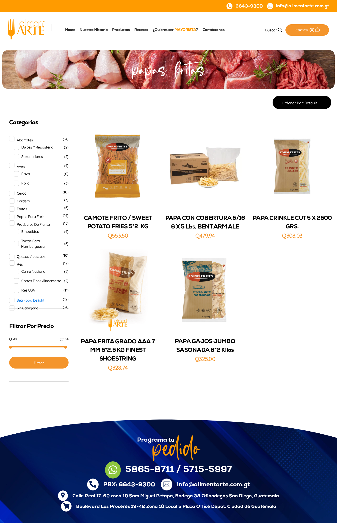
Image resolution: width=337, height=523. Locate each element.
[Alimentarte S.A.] (26, 29)
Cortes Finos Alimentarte (41, 280)
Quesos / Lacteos (31, 256)
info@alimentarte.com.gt (213, 485)
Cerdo (22, 193)
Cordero (23, 201)
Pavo (25, 173)
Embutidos (30, 231)
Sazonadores (32, 156)
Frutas (22, 208)
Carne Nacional (33, 271)
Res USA (28, 290)
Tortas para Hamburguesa (33, 244)
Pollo (25, 183)
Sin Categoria (28, 308)
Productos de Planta (33, 224)
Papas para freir (30, 216)
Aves (21, 166)
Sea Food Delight (30, 300)
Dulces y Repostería (37, 147)
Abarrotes (25, 140)
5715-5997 (207, 469)
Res (20, 264)
